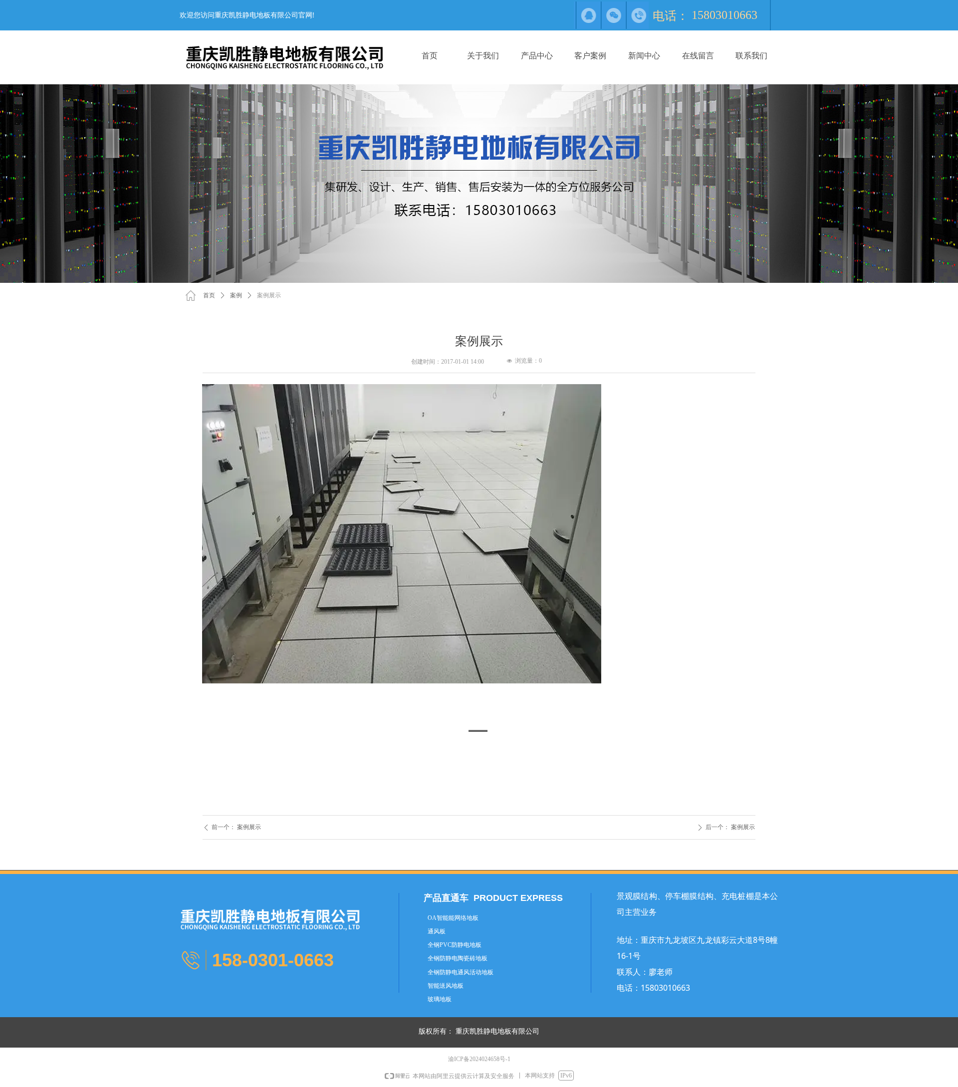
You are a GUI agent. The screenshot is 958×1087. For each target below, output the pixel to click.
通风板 (437, 931)
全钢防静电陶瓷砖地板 (457, 958)
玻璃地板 (440, 999)
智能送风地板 (446, 985)
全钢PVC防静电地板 (454, 944)
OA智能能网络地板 (453, 917)
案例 (236, 295)
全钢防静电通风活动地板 (460, 972)
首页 (209, 295)
